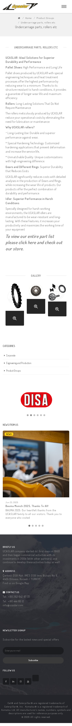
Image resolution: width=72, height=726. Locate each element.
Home (28, 18)
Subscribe (33, 660)
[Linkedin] (13, 681)
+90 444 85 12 (16, 601)
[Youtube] (28, 681)
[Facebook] (6, 681)
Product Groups (45, 18)
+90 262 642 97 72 (19, 596)
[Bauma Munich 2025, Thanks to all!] (36, 464)
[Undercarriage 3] (57, 309)
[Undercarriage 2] (36, 306)
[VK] (35, 678)
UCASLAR (42, 73)
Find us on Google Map (16, 583)
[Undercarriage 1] (14, 318)
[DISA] (36, 400)
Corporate (10, 355)
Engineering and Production (18, 363)
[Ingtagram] (21, 681)
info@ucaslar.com (13, 605)
